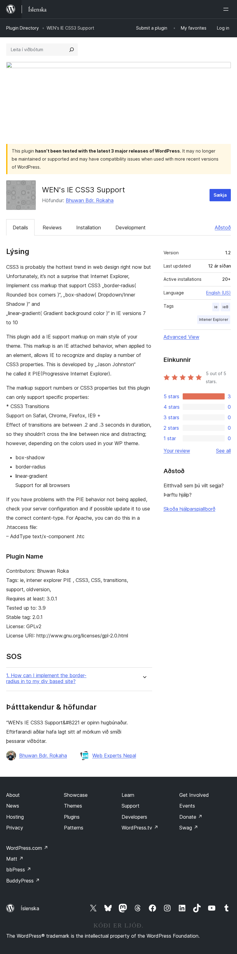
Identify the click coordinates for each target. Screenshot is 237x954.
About (13, 795)
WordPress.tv (140, 828)
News (12, 806)
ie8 (225, 307)
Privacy (14, 828)
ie (216, 307)
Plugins (72, 817)
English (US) (218, 292)
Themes (73, 806)
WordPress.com (27, 848)
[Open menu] (227, 9)
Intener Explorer (213, 319)
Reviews (52, 227)
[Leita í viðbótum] (71, 49)
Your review (177, 451)
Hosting (15, 817)
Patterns (73, 828)
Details (20, 227)
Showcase (76, 795)
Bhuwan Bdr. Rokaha (90, 200)
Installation (88, 227)
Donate (190, 817)
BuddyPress (23, 881)
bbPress (18, 869)
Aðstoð (223, 227)
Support (130, 806)
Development (130, 227)
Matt (14, 859)
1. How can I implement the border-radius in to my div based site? (46, 678)
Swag (188, 828)
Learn (128, 795)
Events (187, 806)
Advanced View (181, 337)
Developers (134, 817)
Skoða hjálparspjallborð (189, 509)
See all (223, 451)
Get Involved (194, 795)
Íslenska (30, 908)
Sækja (220, 195)
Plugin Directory (22, 28)
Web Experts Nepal (114, 755)
